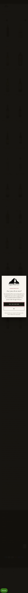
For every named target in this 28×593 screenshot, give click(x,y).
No (14, 308)
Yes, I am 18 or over (14, 304)
